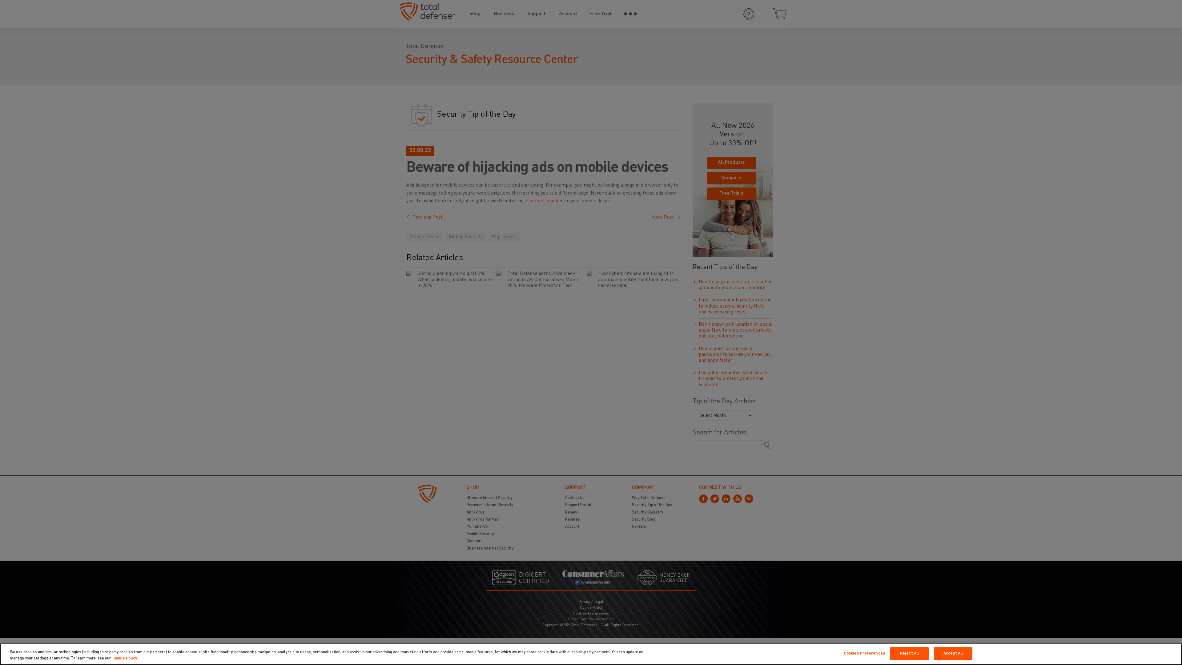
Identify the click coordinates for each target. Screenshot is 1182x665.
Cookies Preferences (864, 653)
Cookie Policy (124, 658)
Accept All (953, 653)
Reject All (909, 653)
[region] (591, 654)
